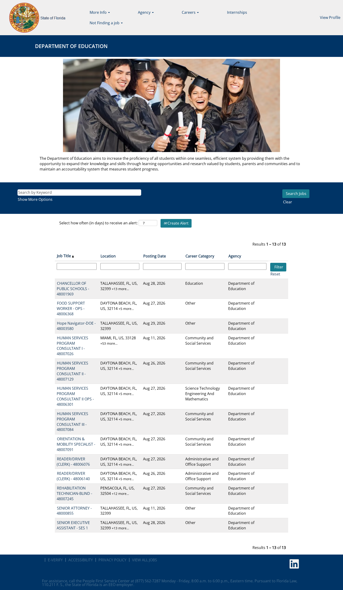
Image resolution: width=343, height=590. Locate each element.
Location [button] (108, 256)
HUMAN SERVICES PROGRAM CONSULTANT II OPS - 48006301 (75, 396)
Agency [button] (144, 12)
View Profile (330, 17)
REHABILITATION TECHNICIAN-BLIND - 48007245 (74, 493)
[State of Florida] (34, 17)
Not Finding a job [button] (105, 22)
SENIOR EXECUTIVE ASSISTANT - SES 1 (73, 525)
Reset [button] (275, 274)
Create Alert (178, 223)
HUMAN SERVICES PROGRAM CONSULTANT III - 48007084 (72, 421)
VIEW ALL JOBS (144, 559)
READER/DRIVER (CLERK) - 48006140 (73, 476)
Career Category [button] (200, 256)
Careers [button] (189, 12)
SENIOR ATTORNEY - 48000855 (74, 511)
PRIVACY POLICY (112, 559)
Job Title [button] (64, 255)
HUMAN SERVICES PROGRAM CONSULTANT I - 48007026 (72, 346)
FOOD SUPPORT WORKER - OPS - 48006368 (71, 308)
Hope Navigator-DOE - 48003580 (76, 326)
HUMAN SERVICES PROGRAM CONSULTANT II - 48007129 (72, 371)
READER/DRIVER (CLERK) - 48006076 (73, 461)
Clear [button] (287, 202)
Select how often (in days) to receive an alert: (98, 223)
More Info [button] (99, 12)
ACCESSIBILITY (80, 559)
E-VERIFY (55, 559)
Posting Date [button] (154, 256)
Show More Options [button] (35, 199)
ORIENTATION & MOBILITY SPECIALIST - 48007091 (76, 444)
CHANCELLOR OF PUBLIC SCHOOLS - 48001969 (73, 289)
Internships (237, 12)
